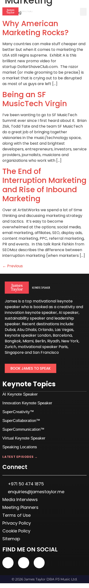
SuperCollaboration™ (21, 420)
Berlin (40, 341)
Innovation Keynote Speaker (27, 403)
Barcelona (62, 335)
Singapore (14, 352)
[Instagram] (39, 562)
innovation (14, 312)
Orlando (45, 329)
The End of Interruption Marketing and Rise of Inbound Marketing (44, 185)
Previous (12, 266)
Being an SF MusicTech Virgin (34, 99)
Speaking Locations (19, 447)
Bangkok (13, 341)
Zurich (10, 346)
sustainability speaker (25, 318)
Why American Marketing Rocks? (35, 28)
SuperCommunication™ (23, 429)
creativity (66, 307)
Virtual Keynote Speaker (23, 438)
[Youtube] (8, 562)
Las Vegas (64, 329)
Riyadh (53, 341)
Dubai (10, 329)
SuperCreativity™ (18, 412)
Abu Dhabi (26, 329)
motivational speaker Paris (43, 346)
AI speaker (69, 312)
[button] (83, 12)
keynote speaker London (28, 335)
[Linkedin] (23, 562)
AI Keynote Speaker (20, 394)
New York (70, 341)
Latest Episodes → (20, 456)
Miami (28, 341)
